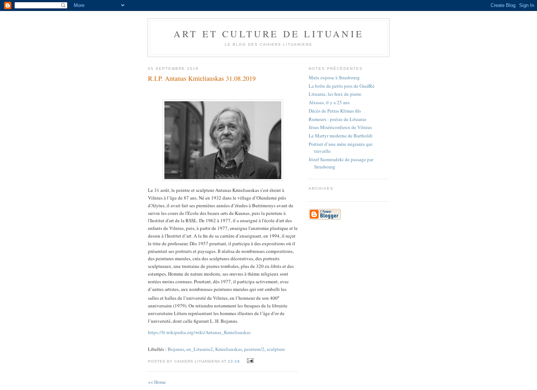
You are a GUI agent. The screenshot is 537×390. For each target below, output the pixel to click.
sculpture (276, 349)
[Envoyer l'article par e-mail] (249, 360)
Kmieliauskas (228, 349)
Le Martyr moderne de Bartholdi (341, 135)
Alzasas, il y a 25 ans (329, 102)
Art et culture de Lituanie (268, 33)
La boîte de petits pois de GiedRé (341, 86)
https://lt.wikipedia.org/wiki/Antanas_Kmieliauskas (199, 332)
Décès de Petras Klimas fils (335, 110)
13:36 (234, 361)
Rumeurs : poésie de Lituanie (337, 119)
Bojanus (176, 349)
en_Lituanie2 (199, 349)
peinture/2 (254, 349)
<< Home (157, 382)
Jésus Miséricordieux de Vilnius (340, 127)
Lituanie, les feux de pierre (335, 94)
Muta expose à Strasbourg (334, 77)
